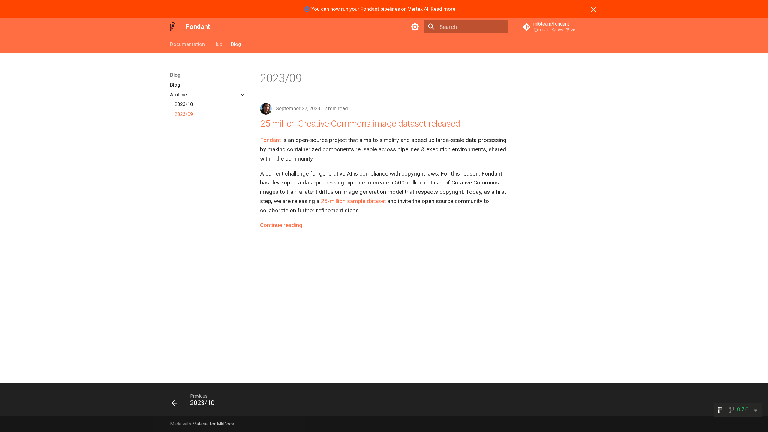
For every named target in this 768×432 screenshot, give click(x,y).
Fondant (270, 139)
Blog (236, 44)
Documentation (187, 44)
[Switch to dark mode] (415, 27)
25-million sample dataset (353, 201)
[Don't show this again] (593, 9)
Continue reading (281, 225)
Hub (218, 44)
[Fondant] (172, 27)
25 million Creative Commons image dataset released (360, 123)
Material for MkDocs (213, 424)
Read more (443, 9)
